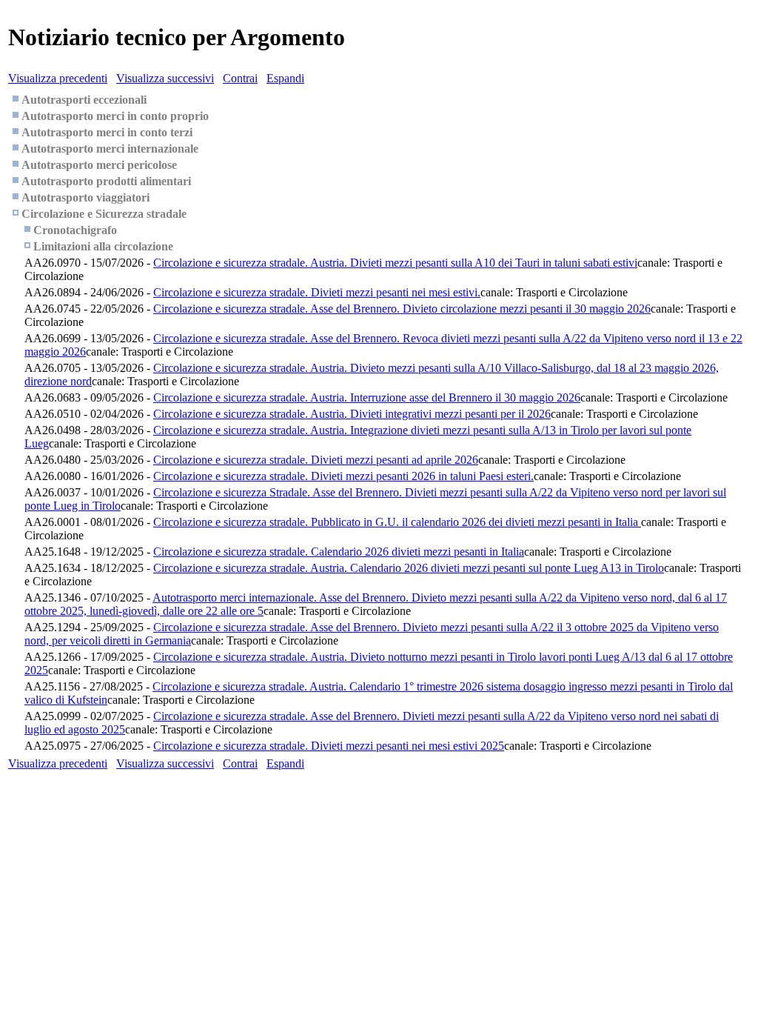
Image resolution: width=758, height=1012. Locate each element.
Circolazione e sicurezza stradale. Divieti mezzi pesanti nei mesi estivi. (316, 292)
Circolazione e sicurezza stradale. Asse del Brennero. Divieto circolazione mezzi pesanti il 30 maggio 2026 (402, 308)
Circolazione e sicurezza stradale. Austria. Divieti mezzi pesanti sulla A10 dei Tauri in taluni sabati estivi (395, 262)
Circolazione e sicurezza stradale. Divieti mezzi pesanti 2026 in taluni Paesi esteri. (343, 476)
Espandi (285, 78)
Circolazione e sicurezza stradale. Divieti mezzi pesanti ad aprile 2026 (315, 459)
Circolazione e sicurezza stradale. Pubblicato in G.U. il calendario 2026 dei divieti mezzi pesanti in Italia (397, 522)
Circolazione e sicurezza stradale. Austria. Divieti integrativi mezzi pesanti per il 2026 (352, 413)
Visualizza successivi (165, 78)
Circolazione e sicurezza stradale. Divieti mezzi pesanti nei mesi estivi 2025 (328, 745)
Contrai (240, 78)
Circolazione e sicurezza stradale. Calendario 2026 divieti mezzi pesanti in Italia (338, 551)
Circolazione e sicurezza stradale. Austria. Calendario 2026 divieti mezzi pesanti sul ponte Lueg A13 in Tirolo (408, 568)
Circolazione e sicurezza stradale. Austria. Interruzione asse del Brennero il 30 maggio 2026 (366, 397)
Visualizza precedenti (57, 78)
